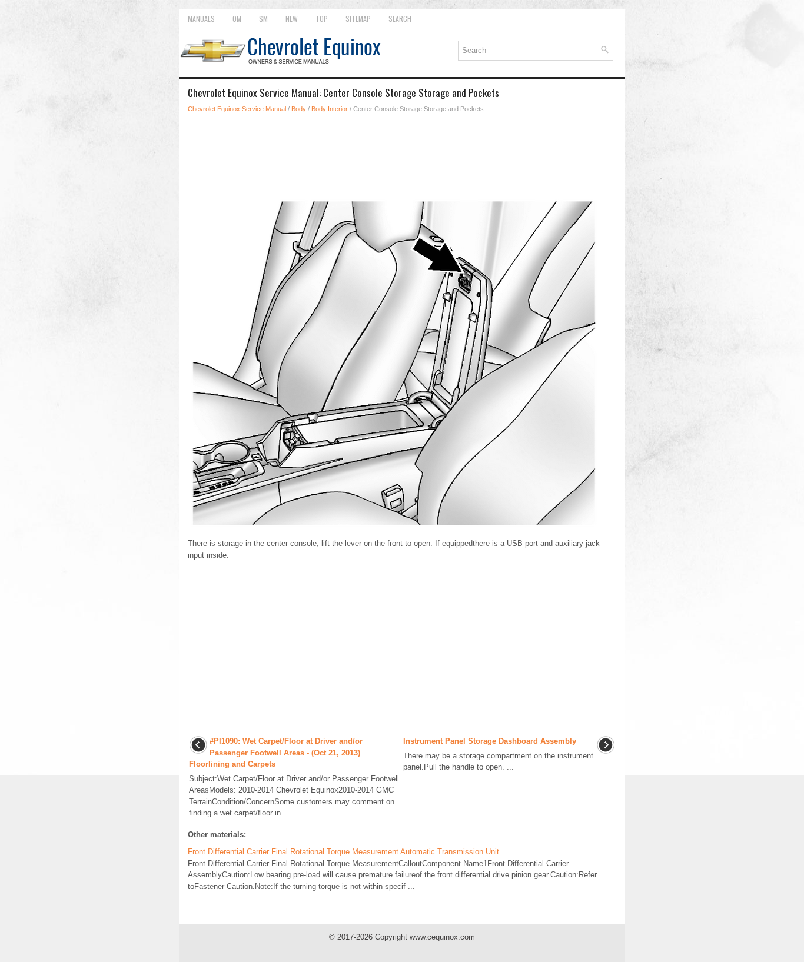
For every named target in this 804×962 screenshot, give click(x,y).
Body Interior (329, 108)
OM (236, 19)
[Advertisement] (402, 155)
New (291, 19)
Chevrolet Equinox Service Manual (237, 108)
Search (399, 19)
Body (298, 108)
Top (321, 19)
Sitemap (358, 19)
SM (263, 19)
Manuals (201, 19)
